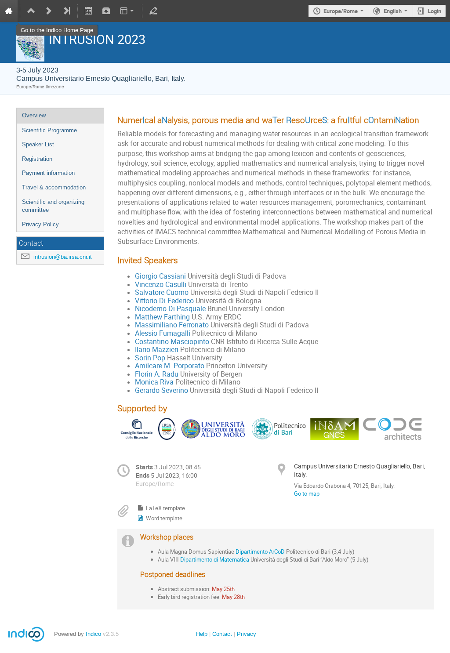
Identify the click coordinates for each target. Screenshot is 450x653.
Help (201, 634)
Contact (222, 634)
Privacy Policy (40, 224)
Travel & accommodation (54, 187)
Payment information (48, 173)
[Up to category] (31, 11)
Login (434, 11)
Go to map (306, 493)
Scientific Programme (49, 130)
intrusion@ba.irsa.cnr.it (62, 257)
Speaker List (38, 144)
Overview (34, 115)
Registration (37, 159)
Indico (93, 634)
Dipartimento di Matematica (214, 559)
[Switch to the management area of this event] (153, 11)
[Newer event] (49, 11)
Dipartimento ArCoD (260, 551)
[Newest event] (66, 11)
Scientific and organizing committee (53, 206)
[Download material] (106, 11)
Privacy (246, 634)
